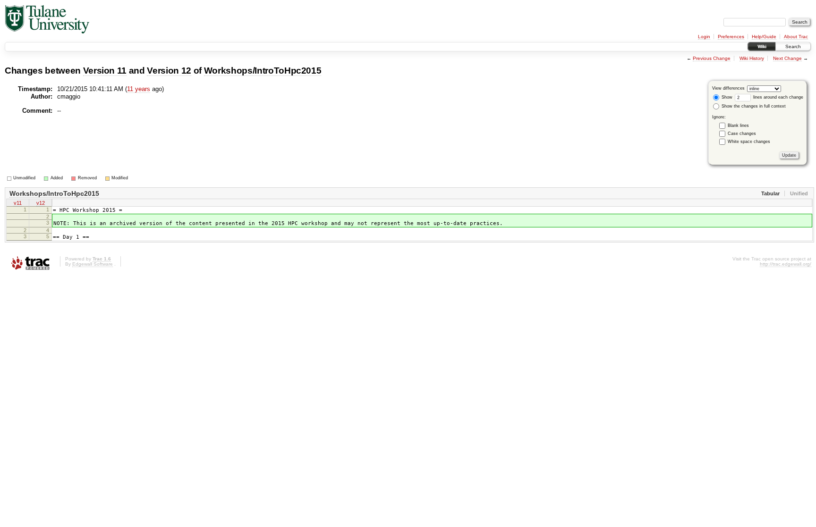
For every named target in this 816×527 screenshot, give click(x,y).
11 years (138, 88)
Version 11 (105, 70)
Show (726, 97)
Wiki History (752, 58)
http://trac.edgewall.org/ (785, 264)
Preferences (731, 36)
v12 (40, 203)
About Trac (796, 36)
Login (704, 36)
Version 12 (169, 70)
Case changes (742, 133)
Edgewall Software (92, 264)
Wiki (761, 46)
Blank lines (738, 125)
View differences (728, 88)
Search (793, 46)
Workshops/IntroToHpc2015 (263, 70)
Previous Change (712, 58)
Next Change (787, 58)
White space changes (749, 141)
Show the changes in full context (753, 106)
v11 (18, 203)
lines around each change (777, 97)
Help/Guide (764, 36)
